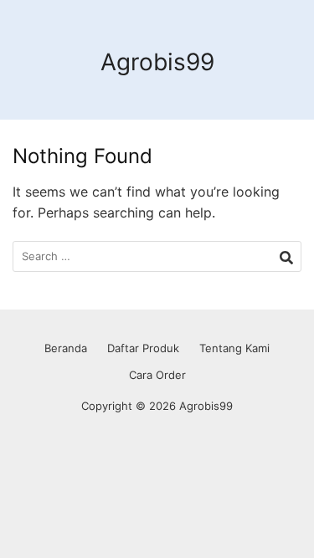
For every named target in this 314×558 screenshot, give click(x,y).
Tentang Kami (234, 348)
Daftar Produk (143, 348)
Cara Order (157, 374)
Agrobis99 (157, 62)
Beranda (65, 348)
